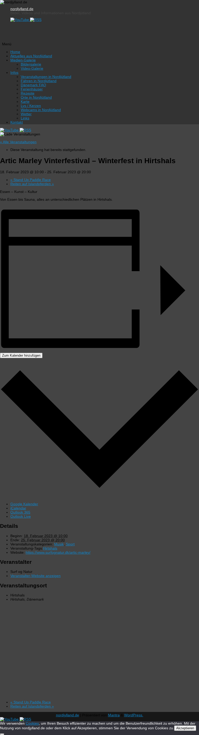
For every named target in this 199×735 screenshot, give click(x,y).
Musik (59, 544)
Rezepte (27, 93)
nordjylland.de (21, 9)
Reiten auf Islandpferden (32, 184)
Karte (25, 101)
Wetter (26, 114)
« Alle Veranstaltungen (18, 142)
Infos (14, 72)
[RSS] (35, 20)
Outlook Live (20, 516)
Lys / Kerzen (31, 106)
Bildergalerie (31, 64)
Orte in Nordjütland (36, 97)
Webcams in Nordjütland (41, 110)
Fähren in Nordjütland (38, 81)
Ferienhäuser (32, 89)
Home (15, 52)
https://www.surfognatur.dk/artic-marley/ (58, 552)
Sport (70, 544)
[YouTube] (20, 20)
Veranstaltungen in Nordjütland (46, 77)
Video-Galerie (32, 68)
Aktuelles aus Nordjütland (31, 56)
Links (25, 118)
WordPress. (133, 715)
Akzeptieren (185, 728)
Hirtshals (50, 548)
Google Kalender (24, 504)
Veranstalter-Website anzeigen (35, 576)
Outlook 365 (20, 512)
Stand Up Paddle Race (30, 180)
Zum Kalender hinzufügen (21, 355)
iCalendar (18, 508)
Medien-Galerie (23, 60)
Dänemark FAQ (33, 85)
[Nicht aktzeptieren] (2, 734)
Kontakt (16, 122)
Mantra (114, 715)
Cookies (32, 723)
